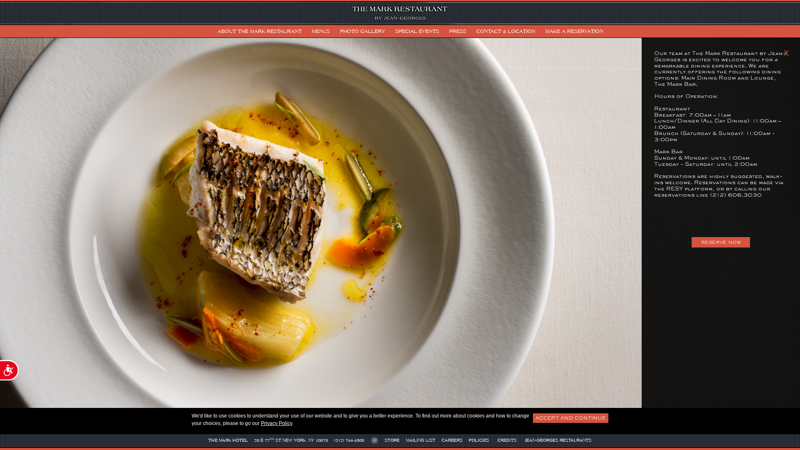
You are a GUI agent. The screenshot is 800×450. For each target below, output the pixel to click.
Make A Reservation (574, 31)
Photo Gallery (362, 31)
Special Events (417, 31)
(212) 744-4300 (349, 440)
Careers (452, 440)
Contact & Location (505, 31)
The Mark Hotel (228, 440)
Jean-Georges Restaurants (558, 440)
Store (392, 440)
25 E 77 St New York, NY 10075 (291, 439)
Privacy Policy (276, 423)
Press (457, 31)
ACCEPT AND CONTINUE (570, 418)
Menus (321, 31)
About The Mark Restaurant (260, 31)
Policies (479, 440)
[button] (587, 31)
